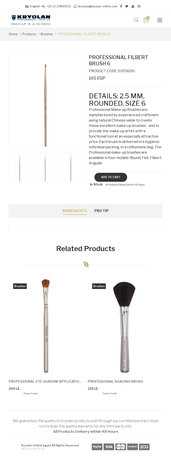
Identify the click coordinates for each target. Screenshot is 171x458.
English (35, 6)
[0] (146, 21)
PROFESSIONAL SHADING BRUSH (115, 382)
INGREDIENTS (75, 211)
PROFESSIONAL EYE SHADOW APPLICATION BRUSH (46, 382)
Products (29, 34)
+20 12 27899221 (58, 6)
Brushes (47, 34)
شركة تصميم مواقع (33, 448)
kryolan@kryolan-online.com (97, 6)
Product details (31, 393)
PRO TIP (101, 211)
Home (13, 34)
